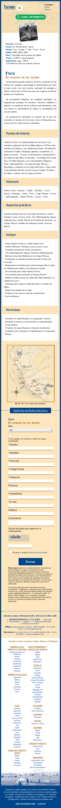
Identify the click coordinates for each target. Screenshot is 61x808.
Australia (37, 709)
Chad (37, 671)
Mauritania (37, 662)
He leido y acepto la (30, 553)
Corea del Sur (17, 718)
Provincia (13, 485)
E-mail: (12, 502)
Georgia (17, 721)
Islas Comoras (37, 683)
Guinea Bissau (37, 678)
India (17, 758)
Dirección (13, 461)
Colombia (17, 687)
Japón (17, 728)
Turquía (17, 742)
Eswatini (37, 673)
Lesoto (37, 687)
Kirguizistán (17, 730)
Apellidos (13, 453)
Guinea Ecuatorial (38, 680)
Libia (38, 657)
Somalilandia (37, 697)
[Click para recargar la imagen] (19, 538)
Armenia (17, 709)
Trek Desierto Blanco (38, 767)
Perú (17, 692)
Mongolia (17, 737)
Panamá (17, 671)
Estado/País (15, 494)
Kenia (37, 685)
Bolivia (17, 680)
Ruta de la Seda (37, 724)
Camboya (17, 713)
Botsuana (37, 668)
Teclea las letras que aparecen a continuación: (24, 529)
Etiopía (37, 675)
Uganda (37, 702)
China (17, 716)
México (17, 669)
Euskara (47, 10)
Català (47, 7)
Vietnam (17, 747)
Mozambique (38, 692)
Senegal (37, 695)
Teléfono (12, 510)
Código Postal (16, 469)
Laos (17, 733)
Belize (17, 657)
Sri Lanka (17, 765)
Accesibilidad (14, 622)
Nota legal (47, 620)
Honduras (17, 666)
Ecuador (17, 689)
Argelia (37, 652)
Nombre (13, 444)
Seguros (26, 622)
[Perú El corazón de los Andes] (30, 401)
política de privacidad (38, 553)
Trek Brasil (37, 765)
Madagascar (37, 690)
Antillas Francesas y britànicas (17, 653)
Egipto (37, 655)
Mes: (10, 426)
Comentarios (14, 518)
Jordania (37, 751)
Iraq (17, 725)
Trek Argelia (37, 763)
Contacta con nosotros (30, 624)
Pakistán (17, 763)
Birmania (17, 711)
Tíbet (17, 740)
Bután (17, 756)
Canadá (17, 659)
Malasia (17, 735)
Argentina (17, 677)
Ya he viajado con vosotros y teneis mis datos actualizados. (27, 440)
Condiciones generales (42, 622)
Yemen (37, 754)
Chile (17, 685)
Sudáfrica (37, 699)
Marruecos (37, 659)
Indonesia (17, 723)
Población (14, 477)
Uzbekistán (17, 744)
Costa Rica (17, 661)
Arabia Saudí (38, 746)
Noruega (37, 717)
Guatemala (17, 664)
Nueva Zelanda (38, 711)
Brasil (17, 682)
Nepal (17, 761)
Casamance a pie (37, 760)
